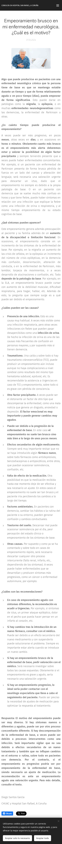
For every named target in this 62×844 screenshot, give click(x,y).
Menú (58, 5)
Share (9, 813)
